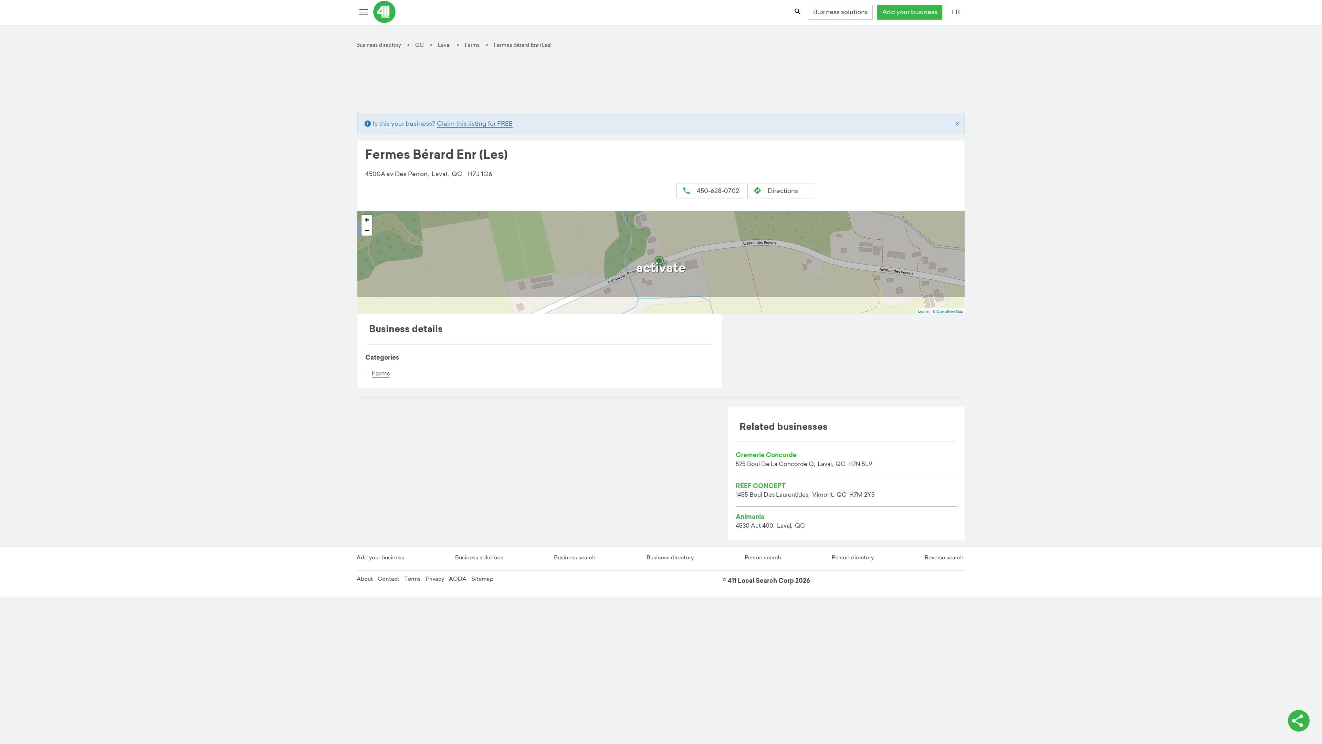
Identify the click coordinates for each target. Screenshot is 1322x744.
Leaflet (924, 311)
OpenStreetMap (949, 311)
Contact (388, 578)
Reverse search (944, 557)
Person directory (853, 557)
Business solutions (840, 12)
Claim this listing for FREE (475, 123)
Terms (412, 578)
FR (956, 12)
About (365, 578)
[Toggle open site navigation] (364, 12)
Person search (763, 557)
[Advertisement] (570, 85)
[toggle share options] (1299, 721)
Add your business (909, 12)
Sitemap (482, 578)
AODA (457, 578)
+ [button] (367, 220)
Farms (381, 373)
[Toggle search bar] (798, 12)
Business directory (670, 557)
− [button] (367, 230)
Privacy (435, 578)
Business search (575, 557)
